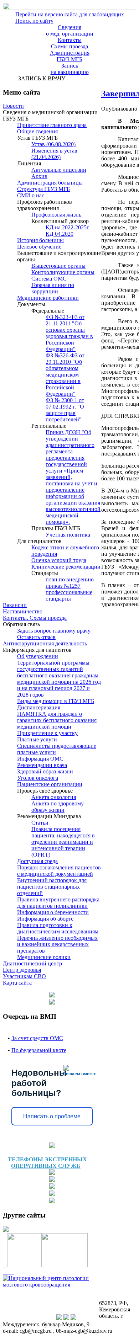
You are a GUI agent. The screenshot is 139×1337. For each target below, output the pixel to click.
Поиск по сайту (34, 21)
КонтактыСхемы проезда (69, 43)
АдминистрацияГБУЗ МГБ (69, 56)
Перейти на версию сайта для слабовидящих (69, 14)
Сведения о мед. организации (69, 30)
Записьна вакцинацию (70, 69)
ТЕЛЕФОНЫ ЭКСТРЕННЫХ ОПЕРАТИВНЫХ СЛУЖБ (47, 1162)
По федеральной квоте (38, 1050)
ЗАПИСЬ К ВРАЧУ (40, 78)
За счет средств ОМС (37, 1038)
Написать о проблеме (52, 1116)
